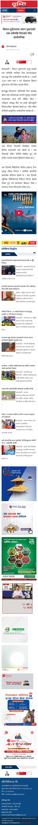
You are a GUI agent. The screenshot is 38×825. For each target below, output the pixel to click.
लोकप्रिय (7, 254)
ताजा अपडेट (8, 767)
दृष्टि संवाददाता (11, 46)
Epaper (21, 10)
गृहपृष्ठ (4, 10)
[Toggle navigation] (34, 10)
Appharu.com (26, 822)
